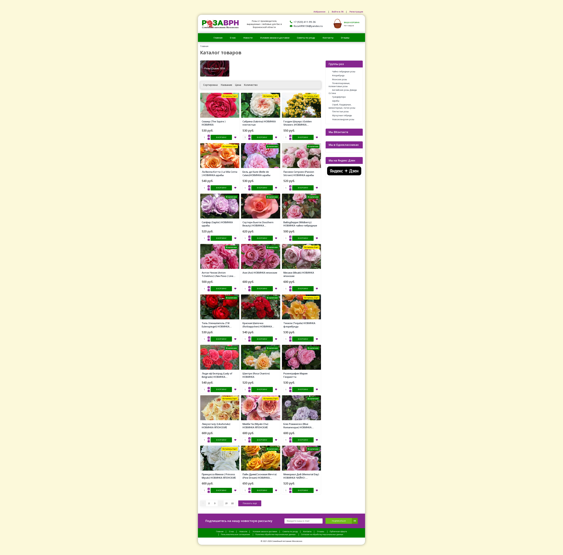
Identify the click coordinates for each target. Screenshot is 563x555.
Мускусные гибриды (342, 115)
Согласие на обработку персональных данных (322, 534)
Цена (238, 84)
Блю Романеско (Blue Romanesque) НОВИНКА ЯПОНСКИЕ (297, 427)
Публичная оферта (338, 531)
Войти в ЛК (338, 11)
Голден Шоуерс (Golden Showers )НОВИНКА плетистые (297, 125)
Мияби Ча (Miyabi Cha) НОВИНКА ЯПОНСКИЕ (255, 425)
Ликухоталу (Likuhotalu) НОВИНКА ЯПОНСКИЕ (216, 425)
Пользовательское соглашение (235, 534)
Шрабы (335, 100)
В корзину (221, 137)
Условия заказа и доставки (274, 37)
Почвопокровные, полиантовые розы (339, 85)
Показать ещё (250, 503)
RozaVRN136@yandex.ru (308, 26)
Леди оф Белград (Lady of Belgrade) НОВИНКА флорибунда (217, 377)
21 (226, 503)
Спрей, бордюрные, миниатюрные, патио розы (342, 106)
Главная (218, 37)
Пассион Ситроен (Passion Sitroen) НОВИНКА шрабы (298, 173)
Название (226, 84)
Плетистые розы (340, 111)
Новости (247, 37)
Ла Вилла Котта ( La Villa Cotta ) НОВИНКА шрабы (219, 173)
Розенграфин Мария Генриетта (295, 375)
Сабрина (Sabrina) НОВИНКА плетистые (259, 123)
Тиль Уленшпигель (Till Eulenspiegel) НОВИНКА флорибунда (215, 327)
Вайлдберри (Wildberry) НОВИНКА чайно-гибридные (300, 224)
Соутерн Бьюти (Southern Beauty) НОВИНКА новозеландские (258, 226)
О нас (233, 37)
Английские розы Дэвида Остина (343, 91)
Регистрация (356, 11)
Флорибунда (338, 75)
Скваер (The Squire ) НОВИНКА (213, 123)
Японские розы (339, 79)
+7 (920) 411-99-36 (305, 22)
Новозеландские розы (343, 119)
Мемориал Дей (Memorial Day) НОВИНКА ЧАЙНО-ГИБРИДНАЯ (301, 478)
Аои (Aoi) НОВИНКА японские (260, 272)
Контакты (328, 37)
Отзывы (345, 37)
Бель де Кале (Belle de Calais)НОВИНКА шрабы (256, 173)
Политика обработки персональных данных (275, 534)
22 (232, 503)
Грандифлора (339, 96)
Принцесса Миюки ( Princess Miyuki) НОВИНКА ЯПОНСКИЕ (219, 476)
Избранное (320, 11)
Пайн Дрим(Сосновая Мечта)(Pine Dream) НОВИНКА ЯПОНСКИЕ (260, 478)
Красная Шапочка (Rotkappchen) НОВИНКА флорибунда (257, 327)
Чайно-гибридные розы (343, 71)
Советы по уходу (306, 37)
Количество (251, 84)
